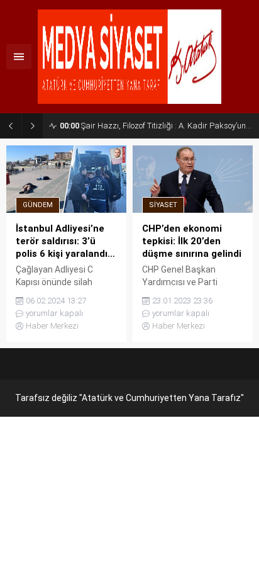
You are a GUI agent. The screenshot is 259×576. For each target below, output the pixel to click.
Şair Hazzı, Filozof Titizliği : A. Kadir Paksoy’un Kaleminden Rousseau (156, 125)
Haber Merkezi (52, 325)
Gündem (38, 205)
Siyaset (163, 205)
